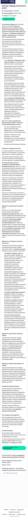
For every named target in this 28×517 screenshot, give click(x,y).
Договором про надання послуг (11, 213)
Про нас (5, 514)
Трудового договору (19, 249)
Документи (20, 509)
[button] (24, 473)
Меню (26, 2)
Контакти (13, 509)
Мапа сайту (12, 514)
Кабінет (6, 509)
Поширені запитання (14, 512)
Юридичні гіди (21, 514)
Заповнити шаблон (9, 19)
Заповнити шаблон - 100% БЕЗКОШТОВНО (11, 448)
